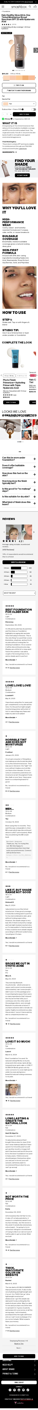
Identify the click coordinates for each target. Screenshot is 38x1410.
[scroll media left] (4, 532)
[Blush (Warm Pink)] (32, 375)
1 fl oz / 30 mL (9, 376)
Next (19, 1348)
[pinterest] (14, 1390)
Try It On (20, 85)
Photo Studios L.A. (26, 1399)
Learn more (23, 148)
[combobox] (19, 104)
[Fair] (6, 77)
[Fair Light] (13, 77)
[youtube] (19, 1390)
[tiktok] (28, 1390)
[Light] (19, 77)
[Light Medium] (25, 77)
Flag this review (15, 668)
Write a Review (18, 562)
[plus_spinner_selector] (11, 114)
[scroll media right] (34, 532)
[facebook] (10, 1390)
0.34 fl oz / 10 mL (23, 376)
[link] (15, 358)
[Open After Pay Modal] (11, 119)
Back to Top (19, 1343)
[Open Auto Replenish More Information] (23, 109)
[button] (35, 50)
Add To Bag (24, 114)
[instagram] (23, 1390)
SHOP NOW (29, 2)
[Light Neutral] (32, 77)
